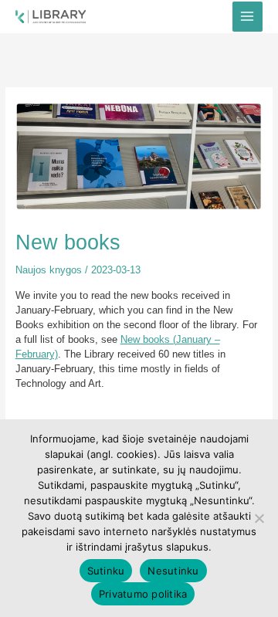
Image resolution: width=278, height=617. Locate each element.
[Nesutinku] (258, 518)
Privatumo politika (143, 594)
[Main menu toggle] (247, 17)
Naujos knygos (48, 270)
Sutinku (106, 570)
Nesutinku (172, 570)
